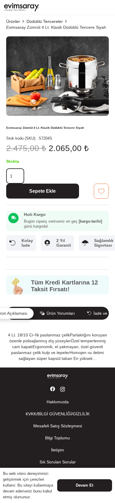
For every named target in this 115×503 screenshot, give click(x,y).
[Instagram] (62, 389)
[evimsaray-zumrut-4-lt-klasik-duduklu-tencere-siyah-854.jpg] (57, 39)
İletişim (57, 450)
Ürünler (13, 21)
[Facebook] (52, 389)
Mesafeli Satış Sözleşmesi (57, 426)
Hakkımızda (58, 401)
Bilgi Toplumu (57, 438)
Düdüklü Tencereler (45, 21)
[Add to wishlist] (101, 191)
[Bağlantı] (21, 7)
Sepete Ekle (42, 191)
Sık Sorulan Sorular (58, 462)
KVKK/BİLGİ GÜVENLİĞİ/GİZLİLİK (58, 413)
